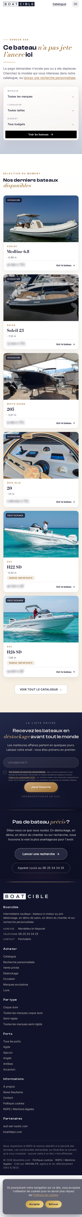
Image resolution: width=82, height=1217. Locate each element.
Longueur (15, 105)
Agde (6, 1046)
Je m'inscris (41, 787)
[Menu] (75, 4)
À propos (9, 1086)
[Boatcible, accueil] (19, 4)
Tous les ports (12, 1041)
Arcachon (9, 1069)
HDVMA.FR (31, 1163)
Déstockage (10, 973)
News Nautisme (13, 1092)
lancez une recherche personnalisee (49, 78)
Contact (8, 1097)
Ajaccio (7, 1052)
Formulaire (24, 939)
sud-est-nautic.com (15, 1126)
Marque (13, 91)
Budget (13, 118)
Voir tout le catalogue (41, 689)
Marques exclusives (15, 984)
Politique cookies (13, 1103)
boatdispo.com (12, 1131)
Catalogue (59, 4)
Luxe (6, 990)
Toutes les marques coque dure (23, 1012)
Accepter (34, 1204)
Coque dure (10, 1007)
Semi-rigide (10, 1018)
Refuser (53, 1204)
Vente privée (11, 967)
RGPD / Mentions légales (18, 1109)
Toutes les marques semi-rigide (22, 1024)
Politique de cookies (45, 1195)
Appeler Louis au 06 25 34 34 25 (41, 867)
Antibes (8, 1063)
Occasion (9, 978)
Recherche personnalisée (19, 962)
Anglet (7, 1058)
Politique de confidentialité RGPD (22, 777)
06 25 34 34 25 (28, 933)
